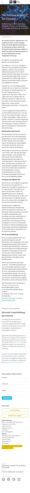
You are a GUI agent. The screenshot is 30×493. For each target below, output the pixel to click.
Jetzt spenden (15, 410)
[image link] (15, 2)
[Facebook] (3, 479)
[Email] (19, 479)
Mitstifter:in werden (15, 416)
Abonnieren (6, 398)
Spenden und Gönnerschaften (14, 362)
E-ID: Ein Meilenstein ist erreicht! (12, 472)
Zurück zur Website (7, 476)
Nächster (4, 470)
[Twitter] (8, 479)
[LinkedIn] (13, 479)
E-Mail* (4, 390)
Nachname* (5, 383)
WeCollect (18, 342)
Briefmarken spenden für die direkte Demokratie (13, 466)
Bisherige (4, 463)
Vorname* (4, 377)
